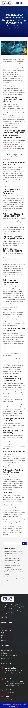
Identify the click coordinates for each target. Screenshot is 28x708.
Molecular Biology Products (9, 656)
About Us (3, 627)
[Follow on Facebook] (2, 617)
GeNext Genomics (9, 520)
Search (24, 543)
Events (3, 635)
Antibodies (4, 653)
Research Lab (9, 679)
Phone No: (8, 690)
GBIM (17, 706)
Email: (7, 696)
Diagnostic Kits (5, 658)
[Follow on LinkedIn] (6, 617)
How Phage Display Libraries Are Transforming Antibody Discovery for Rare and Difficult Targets (15, 579)
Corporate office (10, 668)
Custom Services (6, 630)
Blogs (3, 633)
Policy (3, 638)
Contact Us (4, 641)
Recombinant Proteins (7, 650)
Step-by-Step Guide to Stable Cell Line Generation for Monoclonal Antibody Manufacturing (14, 572)
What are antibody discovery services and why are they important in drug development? (15, 565)
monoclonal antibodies (11, 258)
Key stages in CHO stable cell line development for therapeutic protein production (13, 553)
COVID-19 (10, 233)
